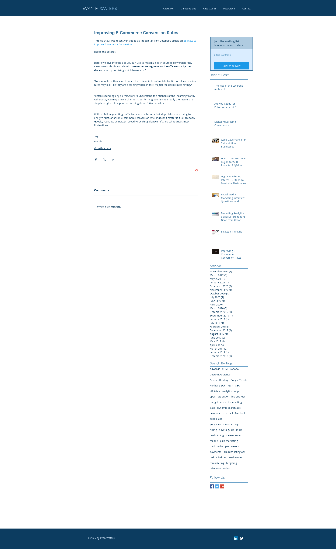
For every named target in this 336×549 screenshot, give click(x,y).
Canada (234, 369)
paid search (232, 446)
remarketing (217, 463)
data (212, 407)
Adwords (215, 369)
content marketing (231, 402)
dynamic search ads (229, 407)
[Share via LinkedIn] (113, 159)
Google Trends (238, 380)
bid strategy (238, 396)
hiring (213, 429)
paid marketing (229, 440)
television (215, 468)
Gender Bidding (219, 380)
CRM (225, 369)
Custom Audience (220, 374)
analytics (227, 391)
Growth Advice (102, 148)
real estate (235, 457)
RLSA (230, 385)
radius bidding (218, 457)
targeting (231, 463)
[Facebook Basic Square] (212, 486)
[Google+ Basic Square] (222, 486)
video (226, 468)
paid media (216, 446)
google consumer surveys (225, 424)
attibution (223, 396)
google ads (216, 418)
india (239, 429)
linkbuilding (217, 435)
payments (215, 451)
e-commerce (217, 413)
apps (213, 396)
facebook (240, 413)
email (229, 413)
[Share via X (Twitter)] (104, 159)
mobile (98, 141)
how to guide (226, 429)
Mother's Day (217, 385)
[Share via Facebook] (95, 159)
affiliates (215, 391)
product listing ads (234, 451)
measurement (234, 435)
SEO (237, 385)
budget (214, 402)
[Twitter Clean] (242, 538)
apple (237, 391)
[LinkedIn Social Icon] (236, 538)
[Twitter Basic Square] (217, 486)
